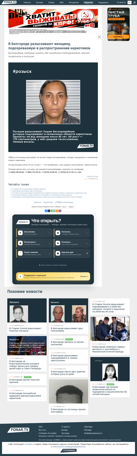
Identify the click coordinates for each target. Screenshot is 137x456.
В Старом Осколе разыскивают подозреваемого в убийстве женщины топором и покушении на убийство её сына (49, 193)
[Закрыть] (99, 37)
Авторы (64, 430)
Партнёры (88, 427)
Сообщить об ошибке (47, 433)
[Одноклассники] (57, 211)
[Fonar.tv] (9, 2)
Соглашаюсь (69, 450)
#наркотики (48, 202)
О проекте (65, 427)
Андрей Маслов (92, 176)
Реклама (87, 430)
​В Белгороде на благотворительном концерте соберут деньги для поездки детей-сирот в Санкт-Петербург (47, 197)
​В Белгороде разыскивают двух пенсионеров (27, 191)
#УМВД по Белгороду (64, 202)
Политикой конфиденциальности (69, 446)
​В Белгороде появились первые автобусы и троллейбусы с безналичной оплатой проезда (42, 195)
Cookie (29, 444)
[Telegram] (54, 211)
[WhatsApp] (51, 211)
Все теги (42, 430)
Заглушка (65, 433)
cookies (57, 440)
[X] (49, 211)
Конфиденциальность (93, 433)
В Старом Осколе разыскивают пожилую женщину (29, 189)
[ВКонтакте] (46, 211)
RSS (40, 427)
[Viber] (60, 211)
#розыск (37, 202)
